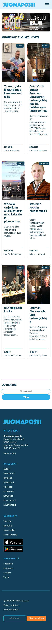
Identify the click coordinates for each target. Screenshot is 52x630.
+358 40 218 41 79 (11, 448)
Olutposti (7, 478)
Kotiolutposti (9, 500)
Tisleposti (7, 487)
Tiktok (6, 577)
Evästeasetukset (11, 605)
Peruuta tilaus (9, 453)
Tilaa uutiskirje (36, 618)
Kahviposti (8, 496)
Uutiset (6, 469)
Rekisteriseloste (10, 610)
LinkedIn (7, 573)
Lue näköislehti (10, 535)
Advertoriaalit (9, 505)
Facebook (8, 564)
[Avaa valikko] (47, 4)
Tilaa (26, 397)
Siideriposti (8, 482)
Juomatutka (8, 530)
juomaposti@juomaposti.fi (15, 445)
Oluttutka (7, 526)
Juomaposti (8, 473)
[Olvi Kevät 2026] (26, 22)
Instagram (8, 568)
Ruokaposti (8, 491)
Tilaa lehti (7, 521)
